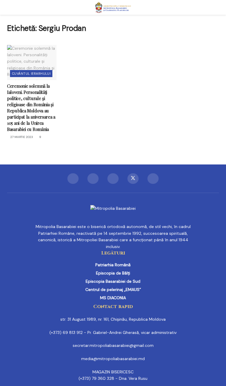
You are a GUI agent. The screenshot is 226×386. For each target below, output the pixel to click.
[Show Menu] (9, 7)
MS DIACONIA (113, 297)
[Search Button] (216, 7)
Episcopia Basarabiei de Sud (113, 281)
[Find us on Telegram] (113, 178)
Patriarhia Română (113, 264)
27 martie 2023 (21, 137)
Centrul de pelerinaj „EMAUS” (113, 289)
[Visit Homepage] (113, 7)
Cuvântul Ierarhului (31, 73)
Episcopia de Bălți (113, 273)
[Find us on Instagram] (93, 178)
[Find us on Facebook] (73, 178)
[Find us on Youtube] (153, 178)
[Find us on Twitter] (133, 178)
